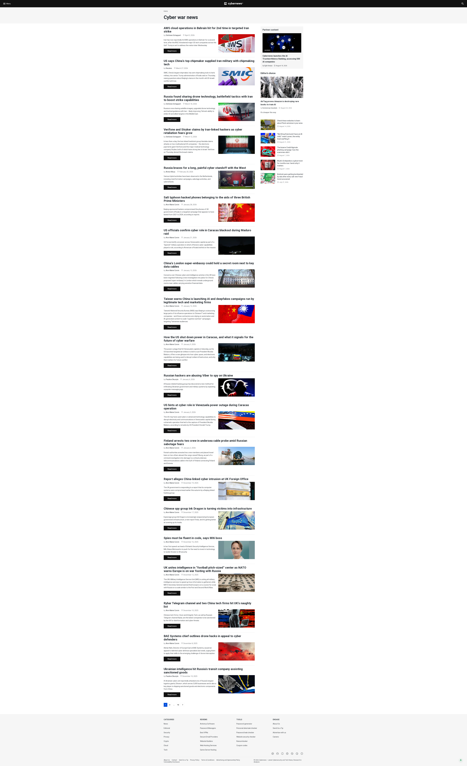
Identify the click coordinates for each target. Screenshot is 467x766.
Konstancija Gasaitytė (269, 108)
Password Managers (208, 728)
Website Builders (206, 741)
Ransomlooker (242, 741)
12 (178, 705)
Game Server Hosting (208, 750)
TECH (264, 96)
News (166, 724)
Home (166, 11)
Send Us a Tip (278, 728)
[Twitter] (272, 753)
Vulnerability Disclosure (172, 762)
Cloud (166, 745)
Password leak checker (245, 733)
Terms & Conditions (207, 760)
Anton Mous (170, 172)
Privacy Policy (194, 760)
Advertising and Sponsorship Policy (228, 760)
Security (167, 733)
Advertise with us (279, 733)
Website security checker (246, 737)
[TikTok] (292, 753)
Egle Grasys (268, 66)
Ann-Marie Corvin (172, 205)
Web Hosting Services (208, 745)
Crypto (166, 741)
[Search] (462, 3)
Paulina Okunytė (172, 379)
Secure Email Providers (209, 737)
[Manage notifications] (461, 760)
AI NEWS (267, 50)
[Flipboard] (297, 753)
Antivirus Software (207, 724)
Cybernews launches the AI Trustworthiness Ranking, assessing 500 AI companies (281, 59)
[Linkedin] (287, 753)
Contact (174, 760)
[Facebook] (277, 753)
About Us (276, 724)
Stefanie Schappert (173, 35)
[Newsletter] (301, 753)
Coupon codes (241, 745)
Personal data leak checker (246, 728)
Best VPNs (204, 733)
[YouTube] (282, 753)
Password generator (244, 724)
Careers (276, 737)
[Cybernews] (233, 3)
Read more (170, 51)
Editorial (167, 728)
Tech (165, 750)
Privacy (166, 737)
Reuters (169, 68)
